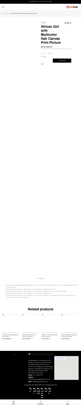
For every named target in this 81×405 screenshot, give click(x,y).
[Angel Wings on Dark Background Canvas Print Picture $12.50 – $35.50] (70, 23)
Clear (44, 56)
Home (3, 13)
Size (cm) (43, 53)
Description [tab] (40, 278)
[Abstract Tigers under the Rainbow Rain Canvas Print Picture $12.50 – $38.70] (65, 23)
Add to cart (63, 60)
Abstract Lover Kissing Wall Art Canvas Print (10, 335)
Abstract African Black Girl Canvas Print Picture (29, 335)
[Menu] (3, 7)
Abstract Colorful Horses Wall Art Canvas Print (49, 335)
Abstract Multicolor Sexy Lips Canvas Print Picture (69, 335)
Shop (8, 13)
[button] (14, 354)
